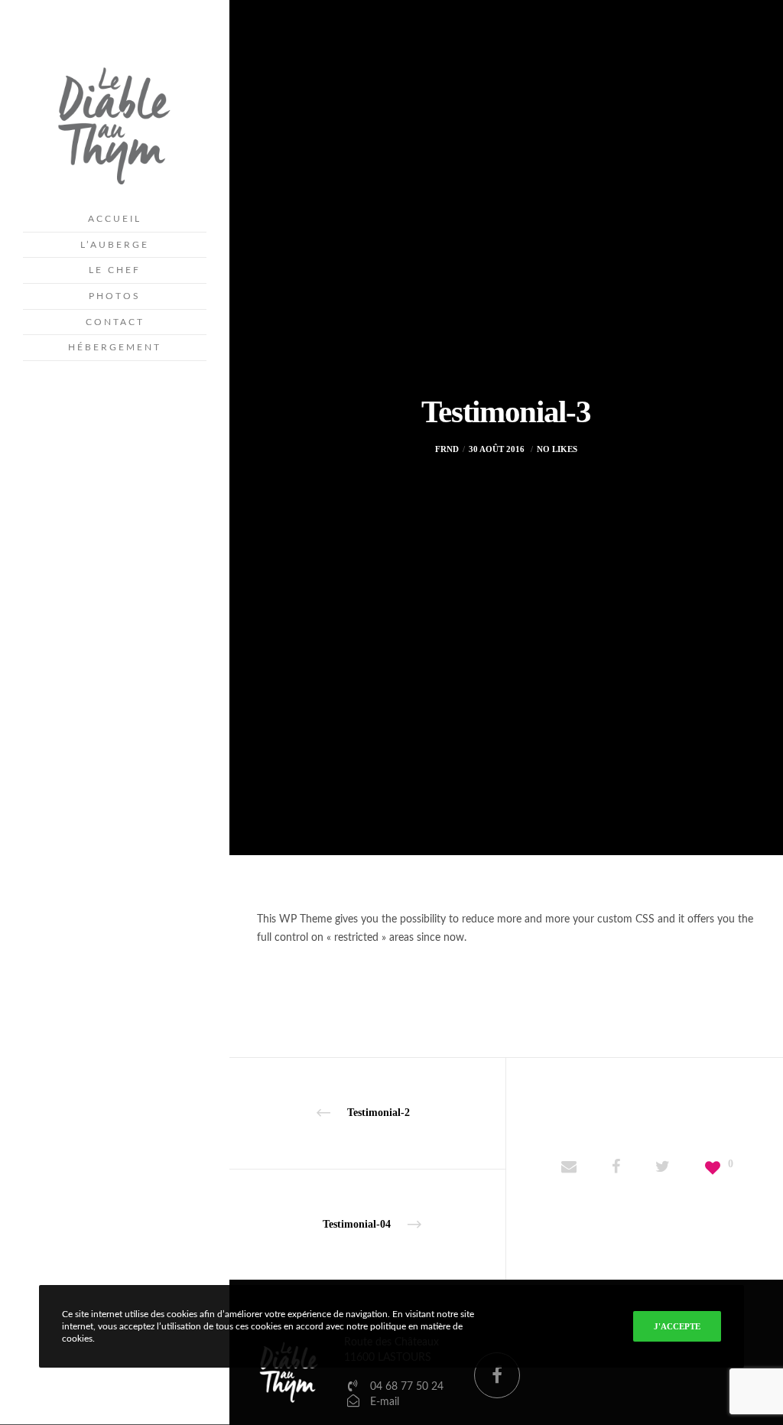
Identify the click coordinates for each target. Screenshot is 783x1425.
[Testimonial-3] (569, 1169)
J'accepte (677, 1326)
